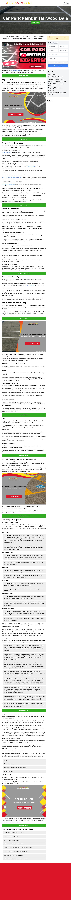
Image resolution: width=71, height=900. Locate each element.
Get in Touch (51, 90)
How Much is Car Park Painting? (56, 79)
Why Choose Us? (52, 74)
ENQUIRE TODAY (23, 455)
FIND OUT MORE (23, 76)
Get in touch (35, 22)
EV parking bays (31, 166)
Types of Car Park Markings (55, 77)
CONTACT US (23, 139)
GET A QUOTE (24, 205)
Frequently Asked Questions (55, 88)
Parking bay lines (6, 152)
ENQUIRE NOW (24, 415)
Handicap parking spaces (8, 184)
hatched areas (30, 285)
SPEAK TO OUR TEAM (24, 273)
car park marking (15, 70)
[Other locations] (64, 3)
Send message (58, 66)
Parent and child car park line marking (12, 177)
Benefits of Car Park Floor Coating (57, 81)
